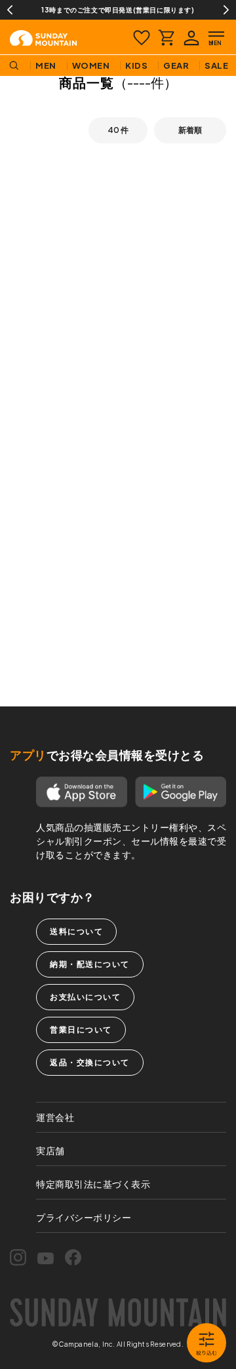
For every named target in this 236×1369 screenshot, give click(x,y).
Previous (9, 10)
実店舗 (50, 1150)
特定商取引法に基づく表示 (93, 1184)
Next (226, 10)
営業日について (81, 1029)
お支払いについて (85, 997)
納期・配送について (90, 964)
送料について (76, 931)
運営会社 (55, 1117)
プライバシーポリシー (83, 1217)
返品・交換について (90, 1062)
